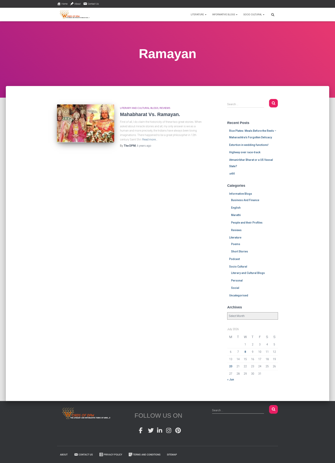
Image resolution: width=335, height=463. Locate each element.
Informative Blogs (224, 14)
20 (230, 366)
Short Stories (239, 251)
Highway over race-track (244, 152)
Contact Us (93, 4)
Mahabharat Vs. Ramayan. (150, 114)
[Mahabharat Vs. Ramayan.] (85, 123)
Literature (198, 14)
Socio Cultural (252, 14)
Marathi (236, 215)
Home (64, 4)
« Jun (230, 379)
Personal (237, 280)
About (77, 4)
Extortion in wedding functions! (249, 144)
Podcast (234, 259)
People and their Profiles (246, 222)
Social (235, 287)
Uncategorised (238, 295)
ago (144, 145)
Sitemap (172, 454)
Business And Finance (245, 200)
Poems (235, 244)
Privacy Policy (113, 454)
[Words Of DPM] (74, 14)
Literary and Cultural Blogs (139, 108)
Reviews (165, 108)
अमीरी (232, 173)
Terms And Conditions (147, 454)
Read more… (149, 139)
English (236, 207)
